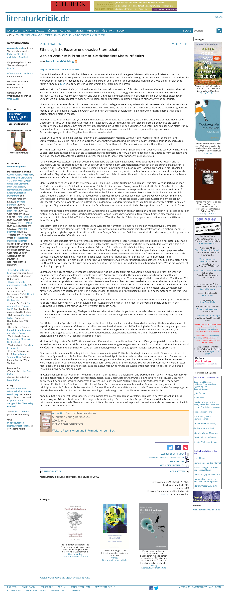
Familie (10, 68)
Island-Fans (198, 397)
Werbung (74, 590)
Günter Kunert (14, 174)
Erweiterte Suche (105, 586)
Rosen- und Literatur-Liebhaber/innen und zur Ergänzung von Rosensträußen (204, 385)
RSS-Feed (12, 586)
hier (62, 83)
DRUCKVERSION (176, 461)
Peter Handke (25, 222)
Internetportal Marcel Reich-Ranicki (17, 239)
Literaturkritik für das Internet (207, 462)
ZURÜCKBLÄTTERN (50, 44)
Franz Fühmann (24, 216)
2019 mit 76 (13, 299)
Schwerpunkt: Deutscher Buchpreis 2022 (83, 35)
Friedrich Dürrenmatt (16, 194)
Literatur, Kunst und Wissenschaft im (19, 391)
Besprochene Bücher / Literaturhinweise (59, 69)
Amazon (208, 153)
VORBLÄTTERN (180, 44)
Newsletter (57, 590)
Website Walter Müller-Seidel (206, 509)
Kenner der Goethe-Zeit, (204, 423)
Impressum (184, 586)
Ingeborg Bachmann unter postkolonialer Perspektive (205, 480)
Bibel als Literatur (20, 411)
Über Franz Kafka (207, 302)
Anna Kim (58, 413)
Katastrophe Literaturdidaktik (207, 270)
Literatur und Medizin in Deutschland (19, 340)
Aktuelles (13, 30)
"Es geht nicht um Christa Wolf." (18, 305)
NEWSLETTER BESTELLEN (172, 465)
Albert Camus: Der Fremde (207, 250)
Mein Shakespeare (16, 186)
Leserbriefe (46, 586)
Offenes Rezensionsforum (20, 73)
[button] (170, 447)
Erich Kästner (199, 458)
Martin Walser (17, 180)
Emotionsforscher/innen (204, 437)
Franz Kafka (13, 380)
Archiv (27, 30)
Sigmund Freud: (20, 403)
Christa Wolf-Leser (202, 442)
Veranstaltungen (36, 590)
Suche (187, 30)
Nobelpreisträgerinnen (207, 308)
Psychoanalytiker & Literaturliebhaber (202, 417)
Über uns (108, 30)
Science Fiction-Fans (202, 411)
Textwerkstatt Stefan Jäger (207, 315)
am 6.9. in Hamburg (210, 287)
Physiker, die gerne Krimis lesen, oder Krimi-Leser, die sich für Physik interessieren (206, 404)
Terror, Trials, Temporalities (16, 355)
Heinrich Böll (13, 177)
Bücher (52, 30)
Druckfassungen (80, 586)
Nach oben (214, 586)
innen (213, 442)
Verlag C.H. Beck (208, 93)
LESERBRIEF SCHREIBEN (172, 453)
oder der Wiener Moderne (205, 433)
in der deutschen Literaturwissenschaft (18, 424)
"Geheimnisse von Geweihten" (207, 260)
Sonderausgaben (16, 166)
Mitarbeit (93, 30)
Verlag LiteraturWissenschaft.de (114, 558)
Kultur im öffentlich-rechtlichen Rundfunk (18, 56)
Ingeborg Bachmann (17, 230)
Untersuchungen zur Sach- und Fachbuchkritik (205, 468)
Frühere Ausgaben (26, 35)
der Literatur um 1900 (203, 428)
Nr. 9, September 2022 (49, 35)
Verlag (218, 16)
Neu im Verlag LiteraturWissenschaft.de (75, 555)
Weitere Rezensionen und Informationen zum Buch (84, 430)
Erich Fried (12, 210)
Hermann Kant (14, 189)
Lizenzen (164, 493)
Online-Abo (12, 98)
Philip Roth (28, 174)
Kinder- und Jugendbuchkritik (206, 474)
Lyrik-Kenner (199, 393)
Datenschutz (199, 586)
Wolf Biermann (21, 183)
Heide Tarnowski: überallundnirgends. (17, 283)
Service (79, 30)
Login (121, 30)
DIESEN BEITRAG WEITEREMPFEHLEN (166, 457)
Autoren (65, 30)
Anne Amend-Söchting (59, 61)
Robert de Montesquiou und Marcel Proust (19, 331)
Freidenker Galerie (207, 243)
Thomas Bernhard (16, 203)
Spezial (39, 30)
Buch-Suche (14, 590)
